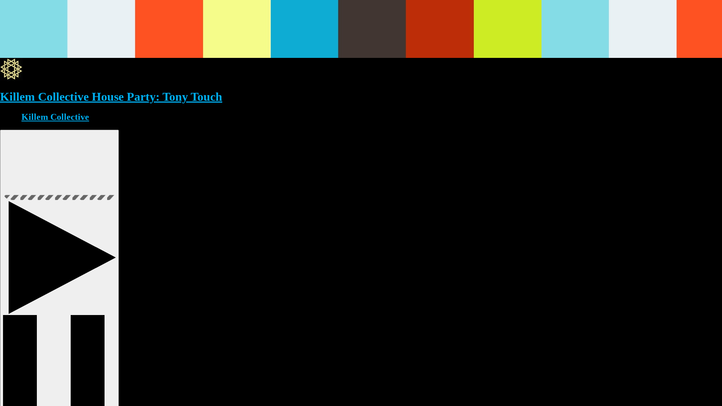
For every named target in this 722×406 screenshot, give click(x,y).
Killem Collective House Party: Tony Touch (111, 96)
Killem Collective (55, 117)
